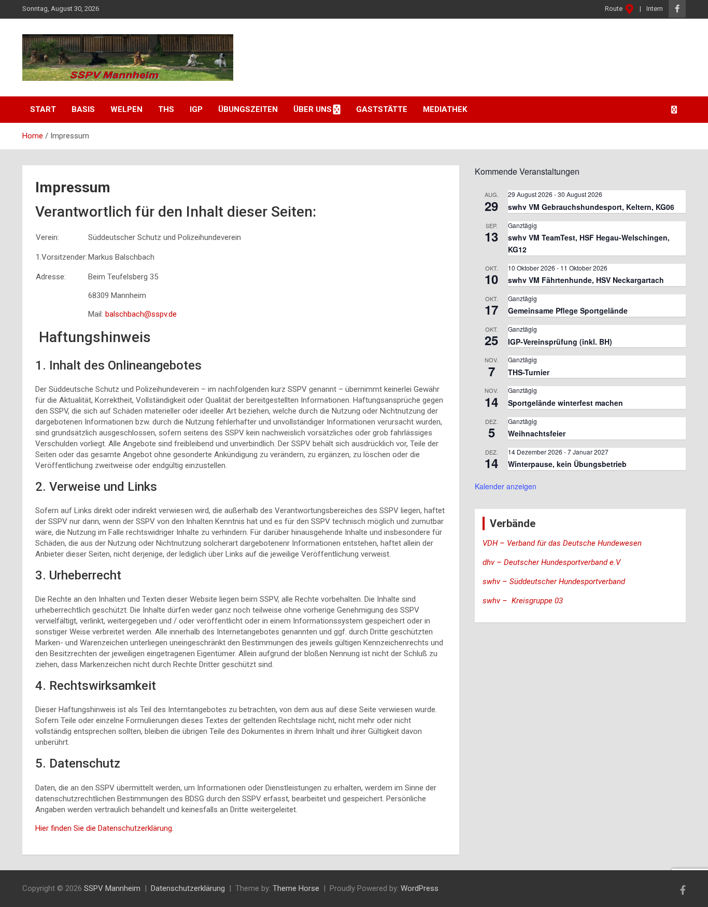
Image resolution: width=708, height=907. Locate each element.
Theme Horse (296, 888)
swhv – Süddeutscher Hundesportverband (554, 581)
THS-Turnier (528, 372)
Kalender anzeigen (505, 486)
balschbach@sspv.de (141, 314)
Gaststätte (381, 109)
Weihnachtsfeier (536, 433)
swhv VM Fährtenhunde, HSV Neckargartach (586, 280)
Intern (654, 8)
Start (43, 109)
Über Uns (312, 109)
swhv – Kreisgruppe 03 (524, 600)
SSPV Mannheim (112, 888)
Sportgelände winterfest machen (565, 403)
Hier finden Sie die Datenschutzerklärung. (104, 828)
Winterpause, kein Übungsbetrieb (567, 464)
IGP (196, 109)
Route (614, 8)
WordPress (419, 888)
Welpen (126, 109)
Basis (83, 109)
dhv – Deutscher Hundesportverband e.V (551, 562)
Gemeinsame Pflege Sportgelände (568, 310)
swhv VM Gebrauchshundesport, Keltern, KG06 (591, 207)
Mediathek (445, 109)
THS (166, 109)
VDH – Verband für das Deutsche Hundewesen (562, 543)
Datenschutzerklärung (188, 888)
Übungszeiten (248, 109)
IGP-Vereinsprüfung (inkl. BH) (560, 341)
